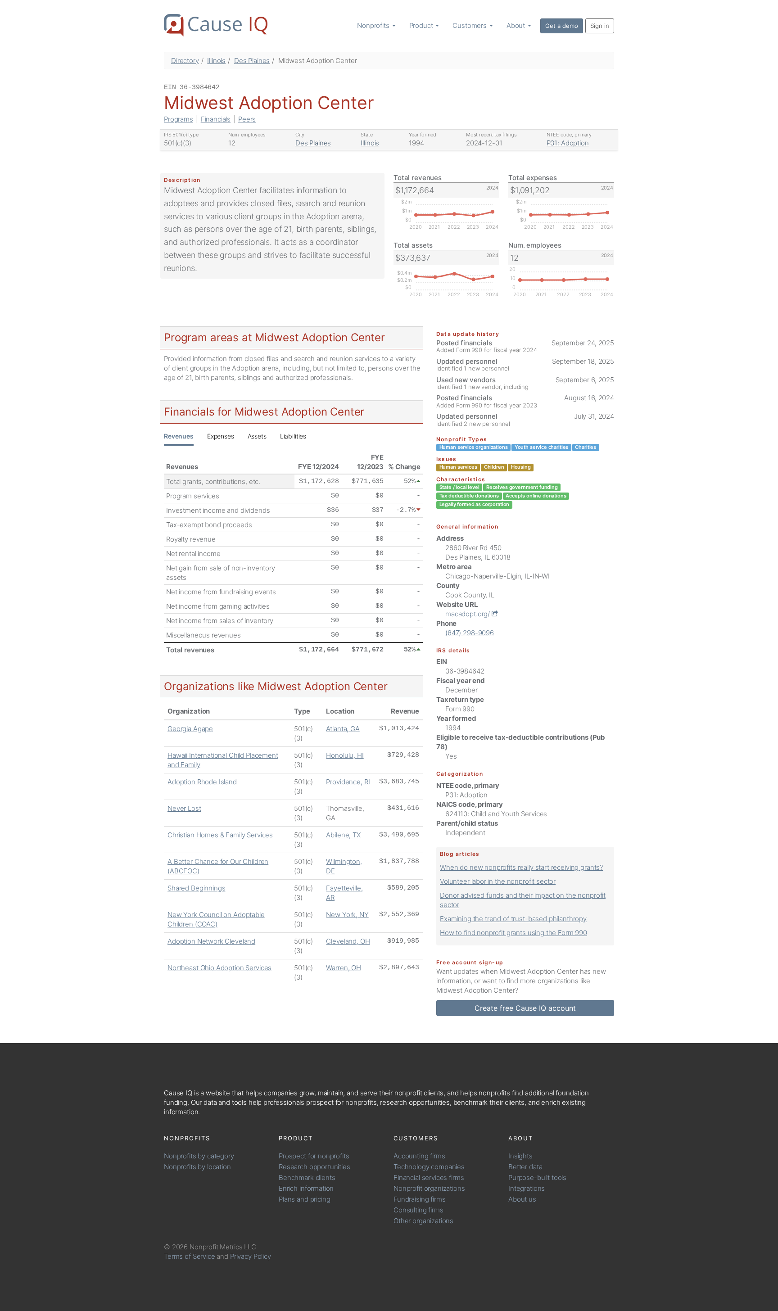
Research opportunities (314, 1166)
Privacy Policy (250, 1256)
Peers (247, 119)
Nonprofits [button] (374, 25)
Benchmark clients (307, 1177)
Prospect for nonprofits (314, 1156)
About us (522, 1199)
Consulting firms (418, 1210)
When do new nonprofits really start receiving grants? (521, 867)
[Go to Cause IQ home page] (215, 25)
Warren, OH (343, 967)
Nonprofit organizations (429, 1188)
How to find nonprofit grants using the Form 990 (513, 932)
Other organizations (423, 1220)
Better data (525, 1166)
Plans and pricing (304, 1199)
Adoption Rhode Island (202, 782)
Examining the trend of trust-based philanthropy (513, 918)
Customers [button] (470, 25)
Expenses (220, 436)
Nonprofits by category (199, 1156)
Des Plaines (252, 60)
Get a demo (561, 25)
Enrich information (306, 1188)
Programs (178, 119)
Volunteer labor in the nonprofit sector (498, 881)
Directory (185, 60)
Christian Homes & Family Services (220, 835)
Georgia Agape (190, 728)
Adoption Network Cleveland (211, 941)
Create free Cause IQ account (525, 1008)
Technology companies (429, 1166)
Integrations (526, 1188)
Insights (520, 1156)
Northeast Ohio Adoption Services (219, 967)
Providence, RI (348, 782)
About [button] (517, 25)
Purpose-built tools (537, 1177)
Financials (216, 119)
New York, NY (347, 914)
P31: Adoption (568, 143)
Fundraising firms (419, 1199)
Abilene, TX (343, 835)
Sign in (599, 25)
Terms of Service (189, 1256)
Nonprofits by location (197, 1166)
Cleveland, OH (348, 941)
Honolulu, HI (344, 755)
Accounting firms (419, 1156)
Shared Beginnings (196, 888)
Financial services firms (429, 1177)
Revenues (179, 436)
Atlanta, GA (342, 728)
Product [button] (422, 25)
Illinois (216, 60)
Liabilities (293, 436)
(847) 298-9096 (469, 632)
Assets (257, 436)
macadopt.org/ (468, 614)
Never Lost (184, 808)
